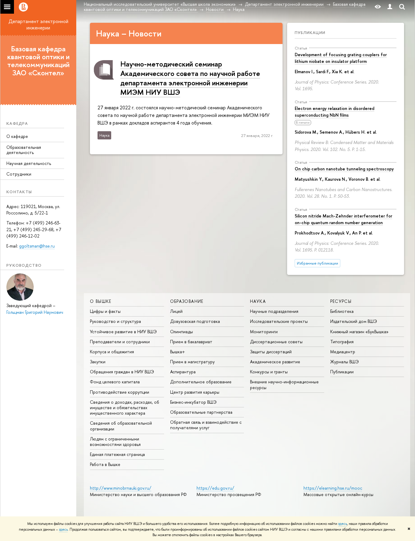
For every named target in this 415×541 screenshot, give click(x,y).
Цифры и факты (105, 311)
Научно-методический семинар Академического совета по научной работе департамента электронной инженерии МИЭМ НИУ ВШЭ (190, 78)
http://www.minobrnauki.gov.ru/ (120, 488)
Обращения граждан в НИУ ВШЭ (122, 372)
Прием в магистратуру (192, 362)
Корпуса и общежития (112, 351)
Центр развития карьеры (194, 392)
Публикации (310, 32)
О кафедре (17, 136)
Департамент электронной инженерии (38, 24)
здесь (342, 523)
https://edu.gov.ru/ (215, 488)
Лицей (176, 311)
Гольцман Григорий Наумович (34, 312)
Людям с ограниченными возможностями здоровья (115, 441)
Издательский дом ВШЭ (353, 321)
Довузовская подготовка (195, 321)
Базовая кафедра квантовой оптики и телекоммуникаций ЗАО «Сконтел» (38, 60)
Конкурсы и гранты (269, 372)
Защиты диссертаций (271, 351)
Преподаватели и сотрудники (120, 341)
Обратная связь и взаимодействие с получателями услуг (206, 424)
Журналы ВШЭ (344, 362)
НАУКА (258, 301)
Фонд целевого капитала (115, 382)
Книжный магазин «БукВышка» (359, 331)
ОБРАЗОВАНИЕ (187, 301)
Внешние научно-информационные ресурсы (284, 384)
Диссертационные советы (276, 341)
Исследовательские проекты (279, 321)
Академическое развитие (275, 362)
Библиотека (342, 311)
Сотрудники (18, 174)
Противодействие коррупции (119, 392)
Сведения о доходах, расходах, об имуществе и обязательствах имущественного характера (124, 407)
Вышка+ (177, 351)
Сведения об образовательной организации (121, 425)
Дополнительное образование (201, 382)
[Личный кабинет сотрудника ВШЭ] (389, 7)
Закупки (97, 362)
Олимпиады (181, 331)
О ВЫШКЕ (100, 301)
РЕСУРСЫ (341, 301)
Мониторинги (264, 331)
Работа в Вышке (105, 464)
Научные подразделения (274, 311)
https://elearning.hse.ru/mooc (333, 488)
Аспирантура (183, 372)
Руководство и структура (115, 321)
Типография (342, 341)
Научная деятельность (28, 163)
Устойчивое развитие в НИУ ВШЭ (123, 331)
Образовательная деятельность (23, 149)
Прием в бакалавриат (191, 341)
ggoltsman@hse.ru (37, 246)
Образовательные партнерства (201, 412)
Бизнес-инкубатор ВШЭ (193, 402)
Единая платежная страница (117, 454)
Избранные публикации (317, 263)
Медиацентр (342, 351)
